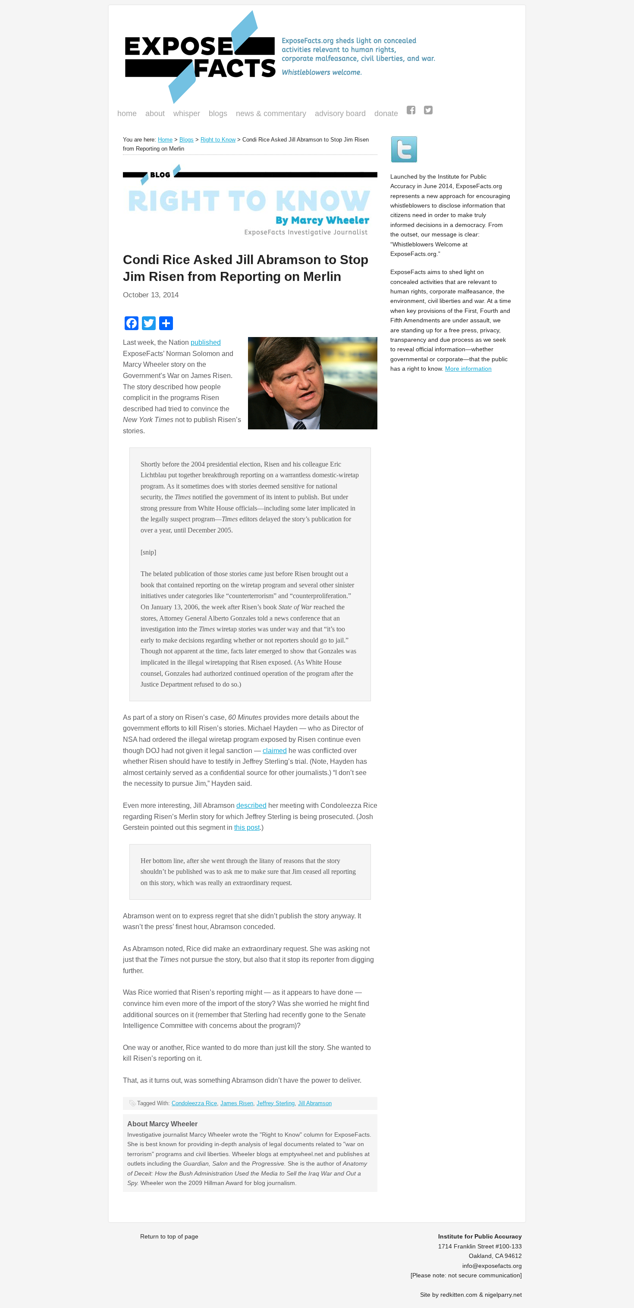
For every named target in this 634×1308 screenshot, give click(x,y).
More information (468, 368)
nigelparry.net (503, 1294)
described (251, 805)
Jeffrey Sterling (276, 1103)
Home (127, 113)
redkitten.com (458, 1294)
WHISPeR (186, 113)
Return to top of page (169, 1236)
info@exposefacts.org (492, 1265)
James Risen (236, 1103)
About (155, 113)
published (206, 342)
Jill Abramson (315, 1103)
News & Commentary (271, 113)
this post (247, 827)
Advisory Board (340, 113)
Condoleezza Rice (194, 1103)
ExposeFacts (317, 56)
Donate (384, 114)
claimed (275, 750)
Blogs (215, 114)
